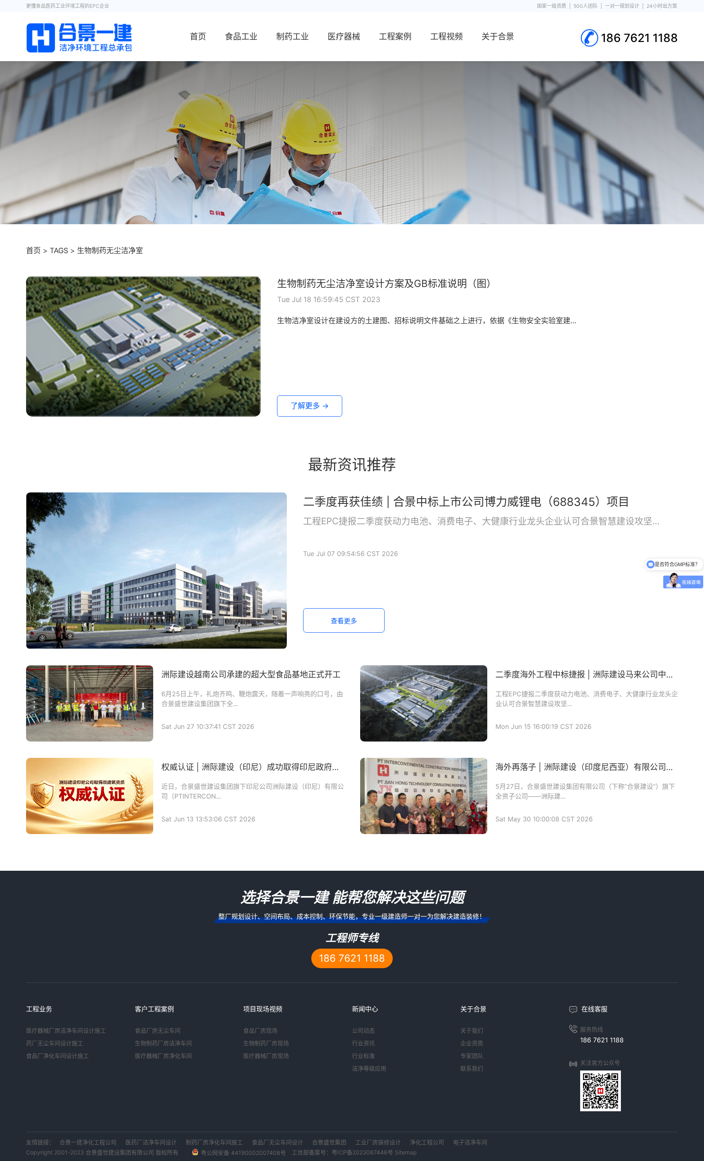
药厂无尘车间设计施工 (54, 1043)
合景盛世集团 (329, 1142)
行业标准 (363, 1055)
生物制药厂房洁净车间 (163, 1043)
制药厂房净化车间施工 (214, 1142)
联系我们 (471, 1068)
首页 (198, 37)
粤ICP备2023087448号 (362, 1152)
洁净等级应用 (369, 1068)
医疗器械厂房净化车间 (163, 1055)
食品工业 (241, 37)
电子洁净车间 (470, 1142)
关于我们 (471, 1030)
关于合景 (498, 37)
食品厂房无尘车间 (157, 1030)
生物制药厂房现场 (266, 1043)
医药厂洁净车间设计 (151, 1142)
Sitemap (406, 1152)
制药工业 (292, 37)
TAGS (59, 250)
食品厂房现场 (260, 1030)
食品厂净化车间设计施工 (57, 1055)
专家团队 (471, 1055)
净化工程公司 (427, 1142)
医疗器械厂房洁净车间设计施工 (66, 1030)
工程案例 (395, 37)
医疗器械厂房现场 (266, 1055)
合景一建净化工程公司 (88, 1142)
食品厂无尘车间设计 (277, 1142)
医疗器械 (344, 37)
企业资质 (471, 1043)
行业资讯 (363, 1043)
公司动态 (363, 1030)
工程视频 (446, 37)
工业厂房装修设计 (378, 1142)
